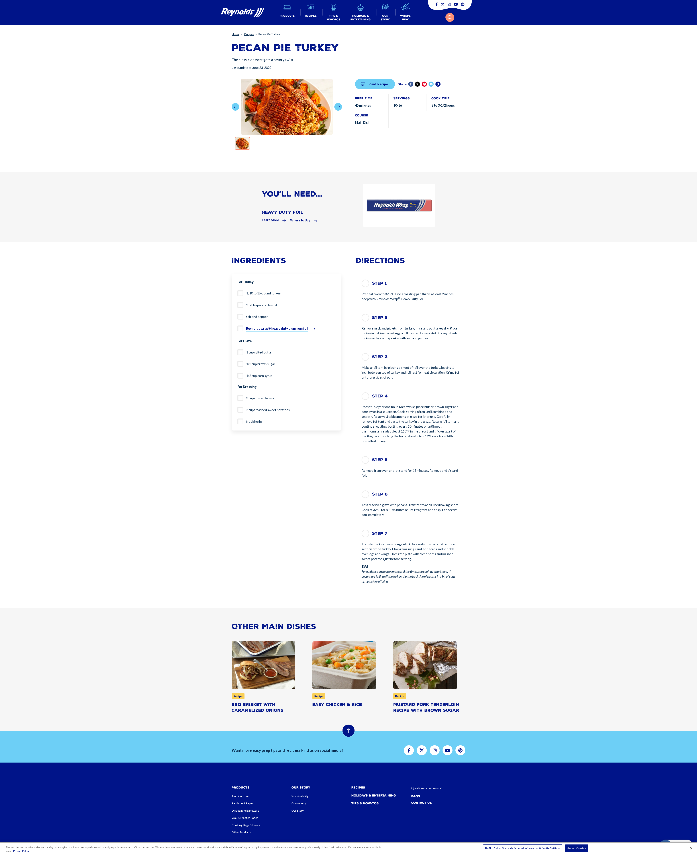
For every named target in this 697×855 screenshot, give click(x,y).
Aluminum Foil (240, 796)
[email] (431, 84)
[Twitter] (418, 84)
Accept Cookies (576, 848)
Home (235, 34)
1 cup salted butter (259, 352)
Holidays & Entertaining (373, 795)
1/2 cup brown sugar (260, 364)
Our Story (298, 810)
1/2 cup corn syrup (259, 376)
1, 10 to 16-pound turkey (263, 293)
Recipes (249, 34)
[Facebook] (411, 84)
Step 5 (380, 459)
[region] (348, 848)
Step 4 (380, 396)
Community (299, 803)
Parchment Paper (242, 803)
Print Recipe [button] (378, 84)
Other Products (241, 832)
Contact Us (421, 803)
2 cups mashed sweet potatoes (268, 410)
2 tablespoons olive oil (261, 305)
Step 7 (379, 533)
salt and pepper (257, 317)
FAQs (415, 796)
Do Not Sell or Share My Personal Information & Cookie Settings (522, 848)
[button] (287, 12)
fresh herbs (254, 421)
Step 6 (380, 494)
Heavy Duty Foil (282, 212)
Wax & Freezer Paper (245, 817)
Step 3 (380, 356)
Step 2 (380, 317)
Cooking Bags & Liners (246, 825)
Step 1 (379, 283)
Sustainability (300, 796)
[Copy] (438, 84)
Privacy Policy (21, 851)
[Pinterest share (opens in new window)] (424, 84)
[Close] (691, 848)
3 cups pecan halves (260, 398)
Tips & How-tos (365, 803)
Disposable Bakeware (245, 810)
